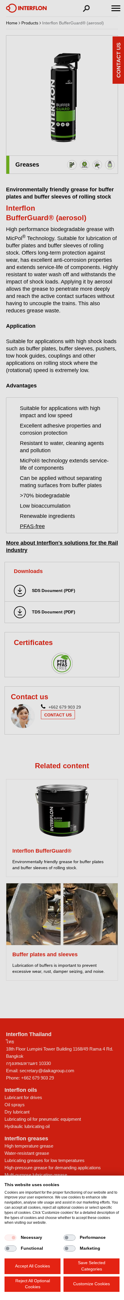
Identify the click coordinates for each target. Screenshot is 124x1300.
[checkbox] (11, 1238)
